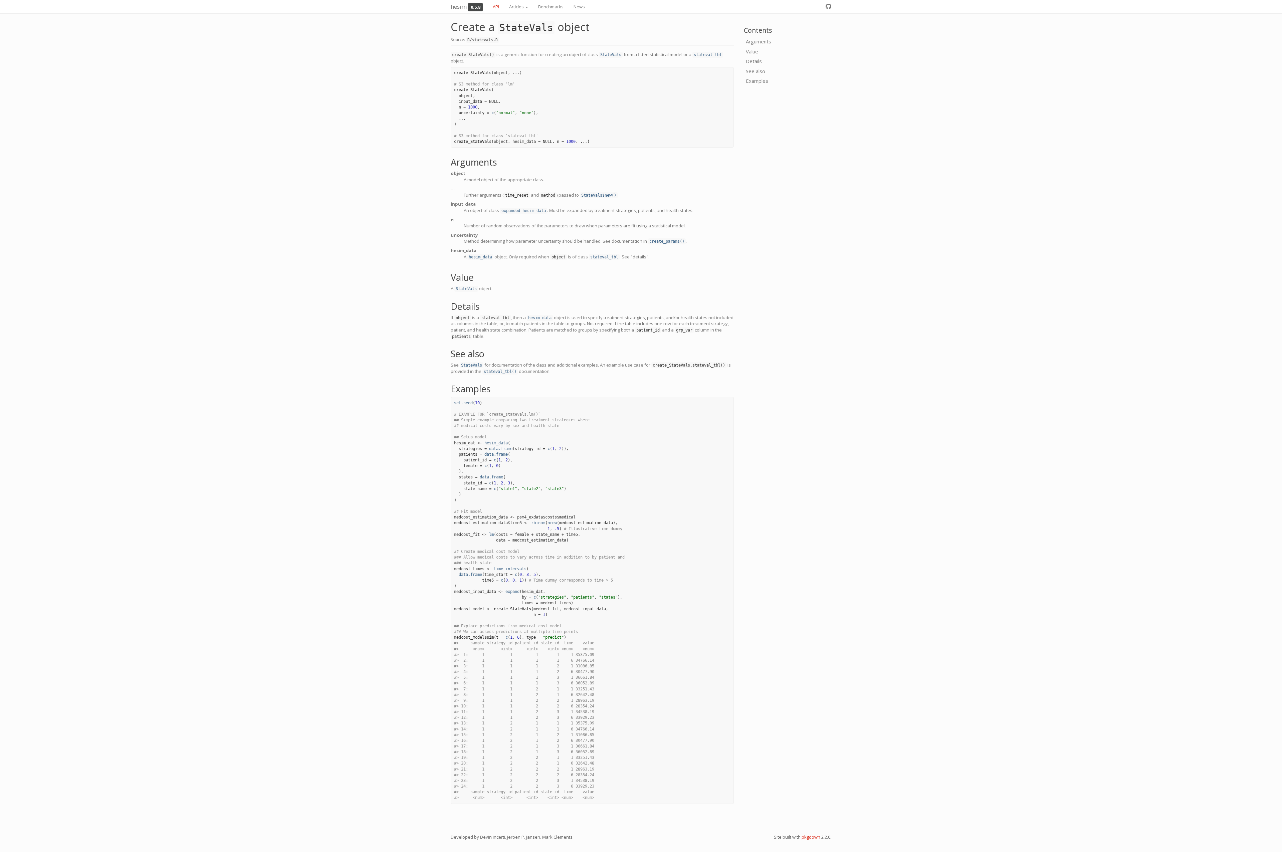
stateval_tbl (708, 54)
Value (752, 51)
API (496, 7)
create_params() (666, 241)
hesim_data (480, 257)
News (579, 7)
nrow (552, 522)
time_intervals (510, 569)
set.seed (463, 403)
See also (755, 71)
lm (491, 534)
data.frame (500, 448)
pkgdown (811, 837)
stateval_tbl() (500, 371)
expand (512, 591)
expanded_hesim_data (523, 210)
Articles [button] (517, 7)
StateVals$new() (598, 195)
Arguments (758, 41)
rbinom (538, 522)
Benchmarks (551, 7)
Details (754, 61)
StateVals (610, 54)
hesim (459, 6)
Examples (757, 80)
